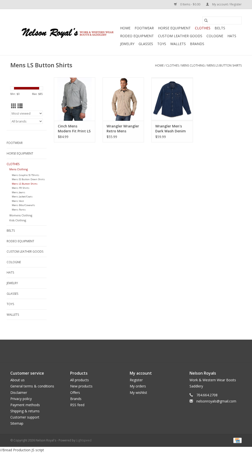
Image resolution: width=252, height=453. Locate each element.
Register (136, 380)
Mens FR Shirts (20, 188)
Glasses (146, 43)
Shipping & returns (25, 411)
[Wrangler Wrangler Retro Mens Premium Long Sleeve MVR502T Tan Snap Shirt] (123, 99)
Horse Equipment (174, 28)
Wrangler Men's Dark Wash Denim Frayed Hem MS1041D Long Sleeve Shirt (170, 129)
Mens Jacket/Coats (22, 196)
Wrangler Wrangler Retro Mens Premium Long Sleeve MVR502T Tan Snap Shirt (123, 129)
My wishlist (138, 392)
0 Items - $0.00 (190, 4)
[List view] (20, 106)
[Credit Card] (237, 440)
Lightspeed (84, 440)
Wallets (178, 43)
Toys (161, 43)
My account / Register (226, 4)
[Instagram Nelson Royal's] (130, 351)
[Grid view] (13, 106)
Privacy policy (21, 398)
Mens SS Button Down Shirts (28, 179)
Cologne (214, 36)
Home (125, 28)
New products (81, 386)
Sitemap (16, 423)
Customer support (24, 417)
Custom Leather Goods (180, 36)
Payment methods (25, 404)
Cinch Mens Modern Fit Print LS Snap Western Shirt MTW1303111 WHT (74, 129)
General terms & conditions (32, 386)
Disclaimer (18, 392)
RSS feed (77, 404)
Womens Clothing (20, 215)
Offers (75, 392)
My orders (138, 386)
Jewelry (127, 43)
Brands (197, 43)
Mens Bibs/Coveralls (23, 205)
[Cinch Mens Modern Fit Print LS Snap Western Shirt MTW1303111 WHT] (74, 99)
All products (79, 380)
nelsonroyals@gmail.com (216, 401)
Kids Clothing (17, 220)
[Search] (206, 20)
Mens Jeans (18, 192)
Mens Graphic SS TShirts (25, 175)
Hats (231, 36)
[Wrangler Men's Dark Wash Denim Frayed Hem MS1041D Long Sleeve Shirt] (172, 99)
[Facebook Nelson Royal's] (122, 351)
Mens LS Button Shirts (224, 65)
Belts (220, 28)
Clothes (202, 28)
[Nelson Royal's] (64, 32)
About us (17, 380)
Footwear (144, 28)
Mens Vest (18, 201)
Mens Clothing (193, 65)
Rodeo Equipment (137, 36)
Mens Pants (19, 209)
